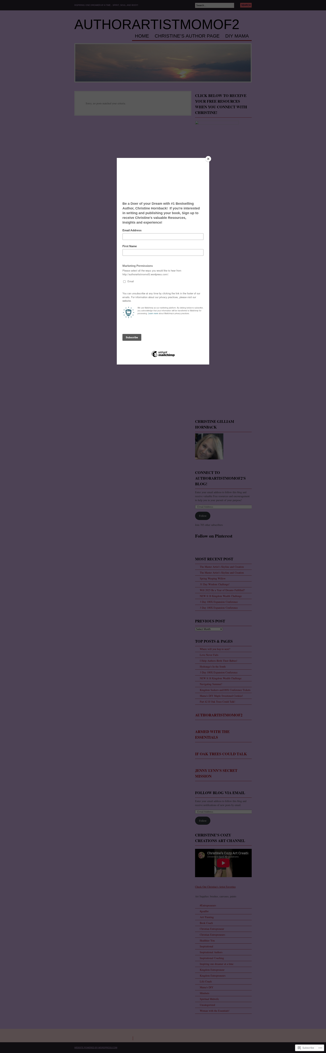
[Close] (208, 159)
